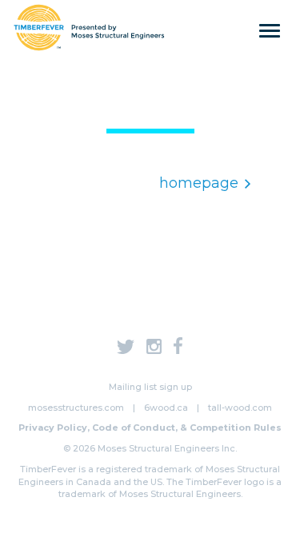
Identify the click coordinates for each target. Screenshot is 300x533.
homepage (198, 183)
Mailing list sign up (150, 386)
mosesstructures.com (76, 407)
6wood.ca (166, 407)
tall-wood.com (240, 407)
